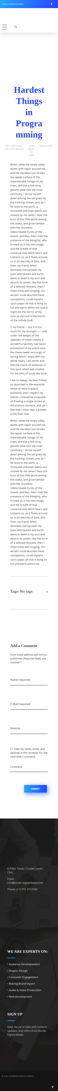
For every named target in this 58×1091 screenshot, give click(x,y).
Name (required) (20, 680)
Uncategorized (14, 149)
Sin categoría (14, 146)
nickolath (46, 146)
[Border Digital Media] (29, 17)
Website (15, 728)
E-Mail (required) (20, 704)
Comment (16, 767)
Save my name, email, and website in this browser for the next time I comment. (29, 752)
